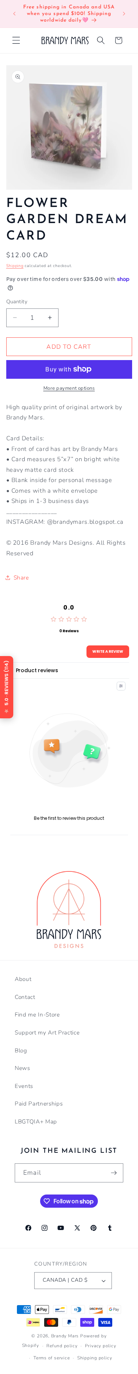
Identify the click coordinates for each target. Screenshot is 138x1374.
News (22, 1068)
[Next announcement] (124, 14)
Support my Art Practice (47, 1032)
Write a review (107, 651)
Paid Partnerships (39, 1103)
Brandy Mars (65, 1336)
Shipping (15, 265)
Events (24, 1086)
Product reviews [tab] (37, 670)
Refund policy (61, 1346)
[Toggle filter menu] (121, 686)
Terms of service (51, 1358)
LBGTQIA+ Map (36, 1121)
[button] (16, 40)
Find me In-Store (37, 1014)
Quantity (17, 301)
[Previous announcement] (14, 14)
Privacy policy (100, 1346)
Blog (21, 1050)
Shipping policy (94, 1358)
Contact (25, 997)
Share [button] (21, 577)
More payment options (69, 388)
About (23, 979)
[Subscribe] (114, 1172)
